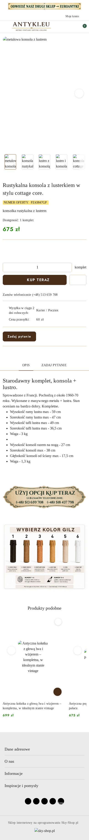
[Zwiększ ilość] (68, 267)
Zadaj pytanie (19, 336)
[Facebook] (28, 801)
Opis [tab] (26, 365)
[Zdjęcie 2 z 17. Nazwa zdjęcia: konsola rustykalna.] (27, 162)
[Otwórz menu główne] (5, 26)
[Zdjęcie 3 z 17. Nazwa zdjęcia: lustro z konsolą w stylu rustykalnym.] (44, 162)
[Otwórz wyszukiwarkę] (62, 26)
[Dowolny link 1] (61, 801)
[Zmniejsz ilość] (6, 267)
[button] (79, 93)
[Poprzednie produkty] (11, 650)
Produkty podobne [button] (44, 608)
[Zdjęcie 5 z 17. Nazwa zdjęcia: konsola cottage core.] (78, 162)
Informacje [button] (14, 773)
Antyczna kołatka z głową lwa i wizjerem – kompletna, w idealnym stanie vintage (32, 706)
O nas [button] (9, 761)
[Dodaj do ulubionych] (77, 280)
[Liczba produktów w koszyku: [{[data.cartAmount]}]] (81, 26)
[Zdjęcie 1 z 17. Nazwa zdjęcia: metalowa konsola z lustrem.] (10, 162)
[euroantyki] (44, 6)
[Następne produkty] (77, 650)
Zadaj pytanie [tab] (54, 365)
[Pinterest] (53, 801)
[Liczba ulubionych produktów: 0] (71, 26)
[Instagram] (36, 801)
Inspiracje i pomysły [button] (21, 785)
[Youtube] (44, 801)
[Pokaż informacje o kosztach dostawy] (47, 319)
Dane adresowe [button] (17, 749)
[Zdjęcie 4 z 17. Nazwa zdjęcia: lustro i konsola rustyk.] (61, 162)
